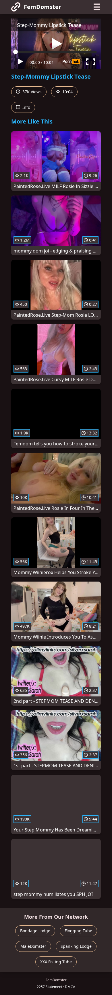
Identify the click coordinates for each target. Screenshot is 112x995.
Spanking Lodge (76, 946)
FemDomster (42, 7)
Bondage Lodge (35, 930)
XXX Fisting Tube (56, 961)
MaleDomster (33, 946)
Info (25, 107)
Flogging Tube (78, 930)
